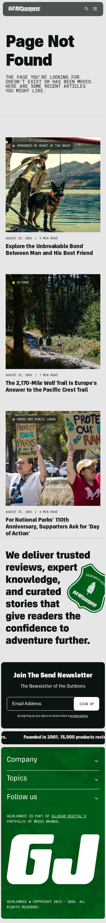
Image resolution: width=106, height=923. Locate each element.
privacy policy (79, 716)
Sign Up (86, 704)
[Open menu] (94, 9)
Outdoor (23, 282)
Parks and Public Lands (36, 419)
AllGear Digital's (68, 816)
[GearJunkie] (24, 9)
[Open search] (86, 9)
